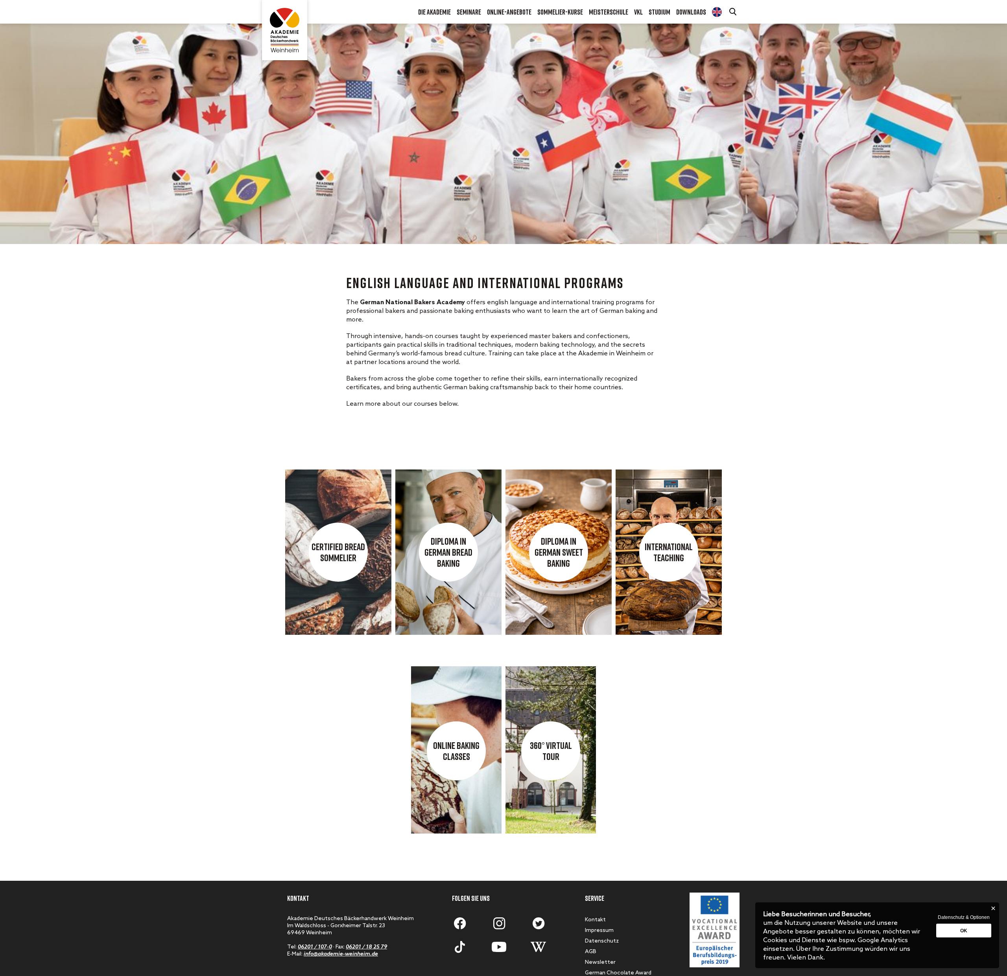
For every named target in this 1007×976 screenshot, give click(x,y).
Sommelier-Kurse (560, 12)
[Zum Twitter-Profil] (538, 923)
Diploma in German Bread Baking (448, 552)
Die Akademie (434, 12)
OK (963, 930)
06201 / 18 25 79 (366, 947)
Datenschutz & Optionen (964, 917)
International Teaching (669, 552)
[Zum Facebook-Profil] (460, 923)
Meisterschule (608, 12)
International (717, 12)
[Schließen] (993, 908)
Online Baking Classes (456, 750)
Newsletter (600, 962)
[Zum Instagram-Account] (499, 923)
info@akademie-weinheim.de (341, 954)
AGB (590, 951)
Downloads (691, 12)
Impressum (599, 930)
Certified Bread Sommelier (338, 552)
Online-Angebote (509, 12)
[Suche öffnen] (734, 12)
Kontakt (595, 920)
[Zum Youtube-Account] (499, 947)
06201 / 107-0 (315, 947)
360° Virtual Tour (551, 750)
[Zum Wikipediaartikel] (538, 947)
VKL (638, 12)
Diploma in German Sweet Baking (559, 552)
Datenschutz (602, 941)
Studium (659, 12)
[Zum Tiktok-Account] (460, 947)
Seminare (469, 12)
